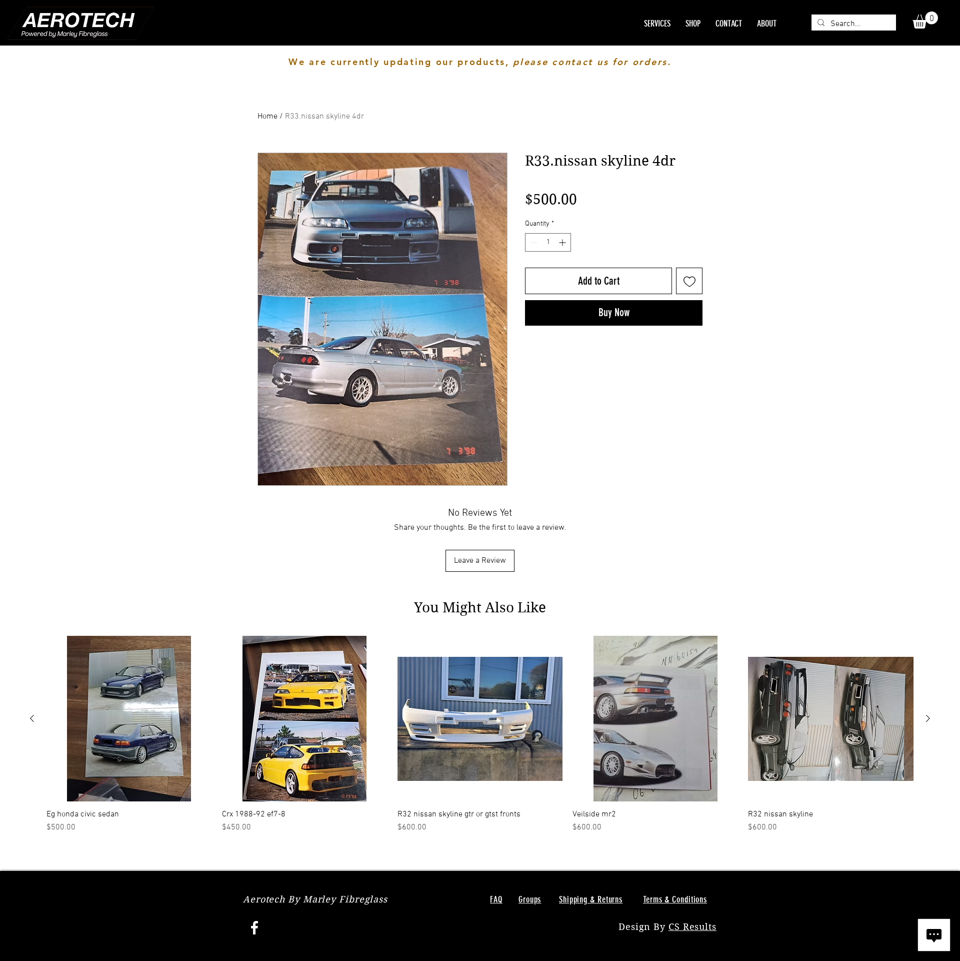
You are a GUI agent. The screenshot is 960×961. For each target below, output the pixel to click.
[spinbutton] (548, 242)
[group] (480, 734)
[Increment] (563, 242)
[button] (925, 20)
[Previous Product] (32, 718)
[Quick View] (129, 718)
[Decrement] (532, 242)
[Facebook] (254, 927)
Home (268, 117)
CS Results (692, 926)
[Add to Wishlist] (689, 281)
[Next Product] (928, 718)
